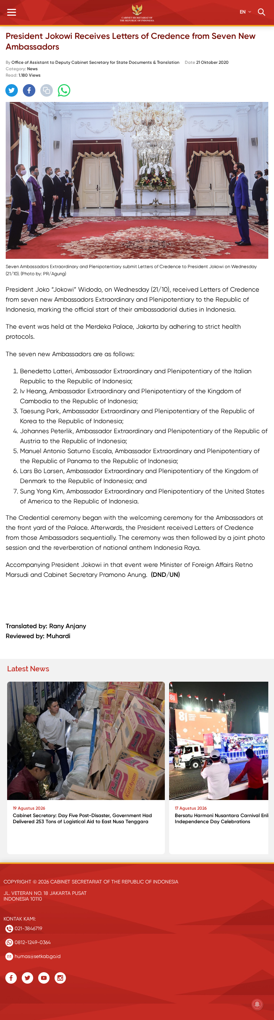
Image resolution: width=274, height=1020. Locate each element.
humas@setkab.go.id (37, 956)
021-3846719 (27, 928)
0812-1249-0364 (32, 942)
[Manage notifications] (257, 1004)
